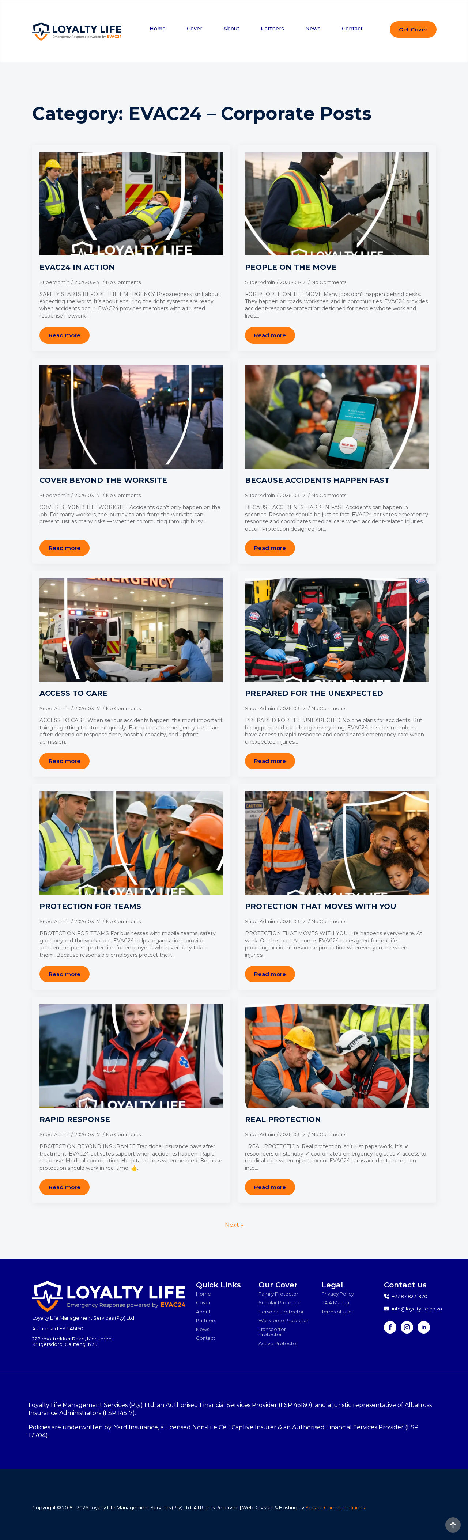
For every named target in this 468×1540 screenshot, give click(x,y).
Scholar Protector (279, 1302)
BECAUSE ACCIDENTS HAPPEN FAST (317, 480)
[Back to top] (453, 1525)
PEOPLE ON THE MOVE (291, 267)
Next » (234, 1224)
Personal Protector (281, 1311)
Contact (352, 28)
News (313, 28)
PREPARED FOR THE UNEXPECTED (314, 693)
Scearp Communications (335, 1507)
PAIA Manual (335, 1302)
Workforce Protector (283, 1320)
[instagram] (407, 1327)
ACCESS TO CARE (73, 693)
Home (158, 28)
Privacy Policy (337, 1293)
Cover (194, 28)
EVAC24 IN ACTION (77, 267)
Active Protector (278, 1343)
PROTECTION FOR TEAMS (90, 906)
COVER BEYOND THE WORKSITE (103, 480)
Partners (272, 28)
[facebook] (390, 1327)
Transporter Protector (272, 1332)
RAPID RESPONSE (74, 1119)
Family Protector (278, 1293)
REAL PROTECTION (283, 1119)
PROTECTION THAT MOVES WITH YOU (320, 906)
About (231, 28)
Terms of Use (336, 1311)
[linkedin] (424, 1327)
